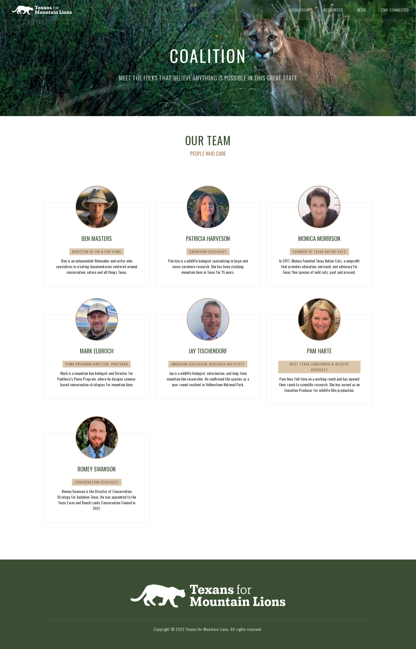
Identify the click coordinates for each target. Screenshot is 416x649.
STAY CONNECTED (395, 10)
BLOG (361, 10)
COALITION (300, 10)
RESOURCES (333, 10)
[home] (55, 10)
